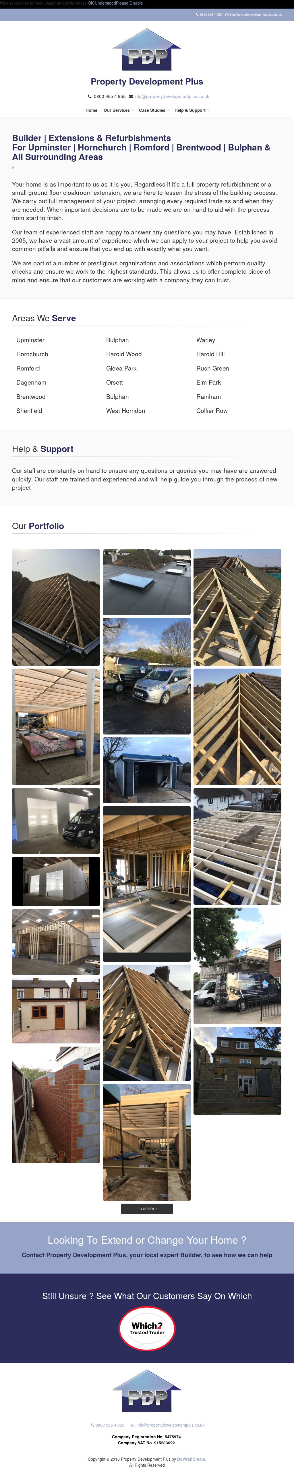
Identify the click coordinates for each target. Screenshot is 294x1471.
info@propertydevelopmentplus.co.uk (256, 14)
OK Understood (102, 3)
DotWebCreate (191, 1459)
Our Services (117, 110)
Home (91, 110)
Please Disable (129, 3)
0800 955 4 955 (110, 1425)
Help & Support (190, 110)
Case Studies (152, 110)
